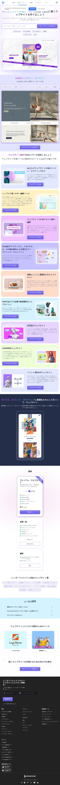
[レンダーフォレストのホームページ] (3, 2)
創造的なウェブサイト (34, 590)
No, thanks (41, 9)
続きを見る (30, 544)
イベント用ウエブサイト (9, 582)
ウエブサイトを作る (35, 184)
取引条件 (3, 726)
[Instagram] (24, 783)
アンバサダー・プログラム (7, 733)
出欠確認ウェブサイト (24, 582)
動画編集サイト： (45, 724)
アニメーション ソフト (46, 714)
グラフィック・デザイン (27, 725)
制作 (30, 566)
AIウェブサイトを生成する (47, 26)
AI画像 (30, 2)
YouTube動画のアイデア (7, 759)
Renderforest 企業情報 (6, 711)
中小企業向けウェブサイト (50, 582)
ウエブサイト (38, 2)
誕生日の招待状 (51, 586)
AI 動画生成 (4, 742)
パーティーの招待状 (39, 586)
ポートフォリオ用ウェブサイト (23, 586)
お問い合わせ (4, 714)
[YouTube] (34, 783)
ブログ (24, 714)
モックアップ (25, 730)
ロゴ (24, 722)
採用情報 (3, 716)
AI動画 (13, 2)
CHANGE (32, 8)
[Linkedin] (37, 783)
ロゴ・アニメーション (46, 716)
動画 (24, 720)
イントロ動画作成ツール (47, 719)
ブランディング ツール (27, 711)
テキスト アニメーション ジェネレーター (50, 721)
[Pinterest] (27, 783)
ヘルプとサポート (5, 719)
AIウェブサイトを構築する (30, 669)
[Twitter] (31, 783)
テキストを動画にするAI (6, 749)
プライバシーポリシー (6, 724)
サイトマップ (4, 728)
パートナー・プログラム (6, 731)
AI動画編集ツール (5, 747)
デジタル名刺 (36, 582)
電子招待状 (23, 590)
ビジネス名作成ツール (6, 754)
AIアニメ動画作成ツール (6, 744)
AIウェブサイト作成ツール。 (7, 752)
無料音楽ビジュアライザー (47, 711)
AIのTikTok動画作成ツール (7, 757)
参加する (7, 699)
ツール (46, 2)
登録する (30, 512)
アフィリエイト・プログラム (7, 721)
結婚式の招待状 (8, 586)
